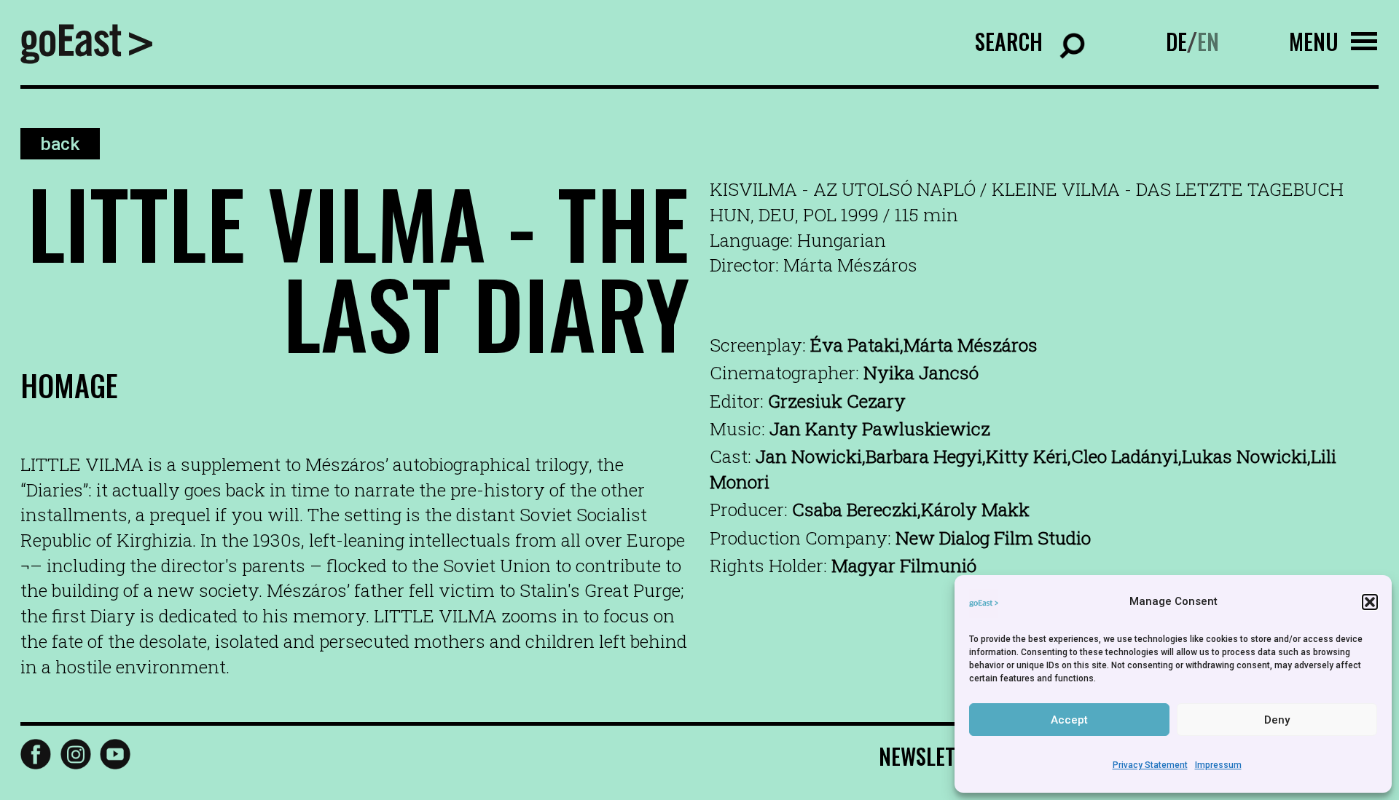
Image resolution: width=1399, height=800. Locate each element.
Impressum (1218, 765)
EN (1208, 41)
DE (1176, 41)
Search (1009, 41)
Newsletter (933, 756)
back (59, 143)
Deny (1277, 719)
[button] (1370, 602)
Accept (1069, 719)
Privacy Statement (1150, 765)
